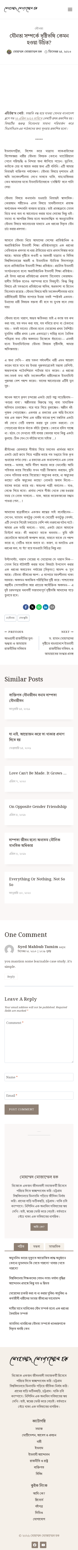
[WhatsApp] (39, 607)
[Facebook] (26, 607)
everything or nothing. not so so (37, 882)
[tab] (21, 1247)
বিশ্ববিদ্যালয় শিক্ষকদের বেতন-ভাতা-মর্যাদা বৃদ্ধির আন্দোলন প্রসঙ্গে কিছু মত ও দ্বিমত (37, 1281)
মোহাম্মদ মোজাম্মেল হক (27, 51)
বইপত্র (39, 1506)
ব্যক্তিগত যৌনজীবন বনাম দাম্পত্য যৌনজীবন (33, 698)
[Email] (52, 607)
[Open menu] (70, 9)
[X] (32, 607)
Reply (11, 977)
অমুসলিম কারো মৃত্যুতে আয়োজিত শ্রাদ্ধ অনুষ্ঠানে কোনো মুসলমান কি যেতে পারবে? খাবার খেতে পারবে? (37, 1263)
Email (11, 1096)
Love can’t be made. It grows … (37, 773)
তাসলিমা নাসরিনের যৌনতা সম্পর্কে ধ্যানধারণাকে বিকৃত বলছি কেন (37, 1326)
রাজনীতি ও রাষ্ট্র (39, 1461)
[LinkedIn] (45, 607)
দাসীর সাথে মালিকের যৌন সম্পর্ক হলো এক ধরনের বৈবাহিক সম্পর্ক (39, 1311)
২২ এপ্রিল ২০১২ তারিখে (28, 118)
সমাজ (39, 1429)
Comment (14, 1023)
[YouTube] (43, 1545)
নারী (39, 1441)
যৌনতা (39, 28)
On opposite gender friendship (38, 807)
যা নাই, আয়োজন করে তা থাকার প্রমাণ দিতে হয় (36, 737)
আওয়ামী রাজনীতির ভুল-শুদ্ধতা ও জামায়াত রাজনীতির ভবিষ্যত (19, 641)
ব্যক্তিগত (39, 1467)
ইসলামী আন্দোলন (39, 1454)
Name (12, 1077)
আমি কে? (39, 1227)
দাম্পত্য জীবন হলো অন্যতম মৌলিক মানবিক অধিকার (34, 843)
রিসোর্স (39, 1500)
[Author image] (9, 52)
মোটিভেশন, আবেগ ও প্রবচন (39, 1435)
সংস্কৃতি (23, 618)
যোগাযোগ (39, 1519)
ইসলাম (39, 1448)
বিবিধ (39, 1474)
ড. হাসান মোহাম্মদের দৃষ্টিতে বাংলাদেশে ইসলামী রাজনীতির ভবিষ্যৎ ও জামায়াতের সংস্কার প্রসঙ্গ (57, 643)
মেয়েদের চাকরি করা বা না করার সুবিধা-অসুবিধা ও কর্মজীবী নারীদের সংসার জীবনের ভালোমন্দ (38, 1296)
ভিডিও (39, 1513)
